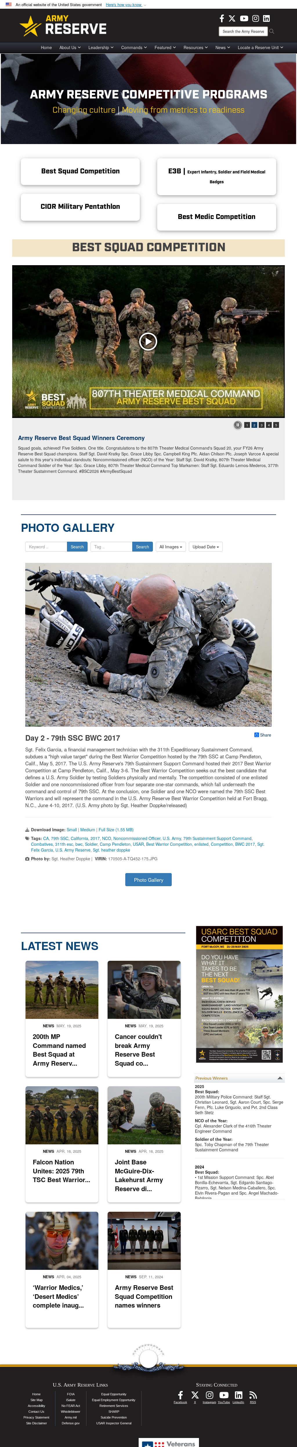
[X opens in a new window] (232, 18)
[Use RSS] (253, 1396)
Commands (131, 47)
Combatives (42, 844)
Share (265, 735)
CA (46, 838)
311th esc (64, 844)
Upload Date (205, 547)
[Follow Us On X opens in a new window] (195, 1396)
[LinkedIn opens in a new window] (266, 18)
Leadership (98, 47)
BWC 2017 (245, 844)
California (79, 838)
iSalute (70, 1400)
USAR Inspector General (113, 1423)
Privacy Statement (36, 1417)
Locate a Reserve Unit (258, 47)
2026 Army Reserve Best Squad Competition (79, 437)
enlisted (201, 844)
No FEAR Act (70, 1405)
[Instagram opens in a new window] (255, 18)
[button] (127, 5)
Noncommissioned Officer (136, 838)
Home (46, 47)
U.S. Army (172, 838)
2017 (95, 838)
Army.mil (71, 1417)
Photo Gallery (148, 879)
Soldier (91, 844)
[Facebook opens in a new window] (222, 18)
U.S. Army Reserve (72, 850)
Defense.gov (71, 1423)
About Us (67, 47)
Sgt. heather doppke (111, 850)
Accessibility (36, 1405)
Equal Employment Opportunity (113, 1400)
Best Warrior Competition (169, 844)
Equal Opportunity (113, 1394)
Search (77, 547)
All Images (170, 547)
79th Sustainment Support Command (217, 838)
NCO (106, 838)
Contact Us (36, 1411)
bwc (79, 844)
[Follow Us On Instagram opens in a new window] (209, 1396)
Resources (193, 47)
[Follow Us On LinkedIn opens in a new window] (238, 1396)
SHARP (113, 1411)
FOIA (71, 1394)
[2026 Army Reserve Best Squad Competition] (148, 341)
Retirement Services (113, 1405)
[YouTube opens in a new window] (244, 18)
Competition (222, 844)
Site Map (36, 1400)
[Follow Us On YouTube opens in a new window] (224, 1396)
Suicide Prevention (114, 1417)
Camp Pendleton (115, 844)
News (220, 47)
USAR (138, 844)
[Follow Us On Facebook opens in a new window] (180, 1396)
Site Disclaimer (36, 1423)
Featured (163, 47)
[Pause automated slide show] (238, 425)
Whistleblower (70, 1411)
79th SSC (59, 838)
